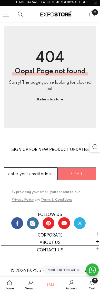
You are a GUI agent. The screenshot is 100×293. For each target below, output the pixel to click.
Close (95, 3)
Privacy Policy (23, 199)
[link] (30, 285)
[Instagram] (33, 223)
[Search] (20, 14)
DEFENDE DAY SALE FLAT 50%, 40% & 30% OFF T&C (50, 2)
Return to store (50, 99)
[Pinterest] (48, 223)
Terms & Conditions (56, 199)
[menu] (6, 14)
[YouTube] (64, 223)
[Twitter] (80, 223)
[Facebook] (17, 223)
